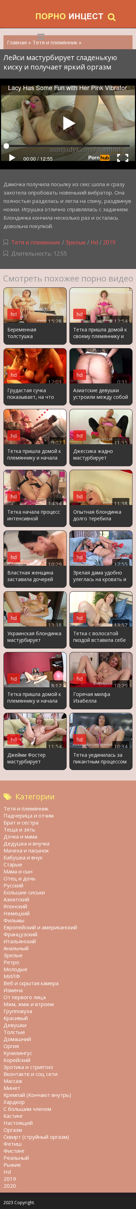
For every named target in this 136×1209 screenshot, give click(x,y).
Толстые (14, 1031)
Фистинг (14, 1150)
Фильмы (13, 920)
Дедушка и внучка (26, 843)
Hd (94, 242)
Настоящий (18, 1122)
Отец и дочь (19, 878)
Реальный (16, 1157)
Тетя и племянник (36, 242)
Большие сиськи (24, 892)
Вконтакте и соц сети (30, 1073)
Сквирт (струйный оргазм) (36, 1136)
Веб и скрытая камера (31, 983)
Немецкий (16, 913)
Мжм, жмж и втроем (28, 1004)
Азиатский (16, 899)
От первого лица (24, 997)
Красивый (15, 1017)
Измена (13, 990)
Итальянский (19, 941)
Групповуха (17, 1011)
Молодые (15, 969)
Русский (13, 885)
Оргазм (12, 1129)
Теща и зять (19, 829)
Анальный (16, 948)
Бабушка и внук (23, 857)
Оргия (11, 1045)
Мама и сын (17, 871)
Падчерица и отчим (28, 815)
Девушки (15, 1024)
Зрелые (76, 242)
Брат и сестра (20, 822)
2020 (9, 1185)
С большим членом (27, 1108)
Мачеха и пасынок (26, 850)
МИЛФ (11, 976)
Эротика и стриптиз (28, 1066)
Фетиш (12, 1143)
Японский (15, 906)
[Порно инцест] (70, 16)
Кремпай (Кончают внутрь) (37, 1094)
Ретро (11, 962)
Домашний (17, 1038)
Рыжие (12, 1164)
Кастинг (13, 1115)
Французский (20, 934)
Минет (11, 1087)
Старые (12, 864)
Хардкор (14, 1101)
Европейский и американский (40, 927)
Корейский (16, 1059)
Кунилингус (17, 1052)
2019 (109, 242)
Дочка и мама (20, 836)
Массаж (12, 1080)
